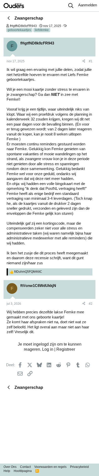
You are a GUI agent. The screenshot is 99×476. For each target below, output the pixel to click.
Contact (25, 467)
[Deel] (83, 61)
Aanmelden (87, 5)
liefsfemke (42, 30)
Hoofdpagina (23, 471)
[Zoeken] (70, 6)
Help (7, 471)
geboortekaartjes (19, 30)
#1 (90, 61)
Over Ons (10, 467)
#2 (90, 303)
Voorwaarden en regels (50, 467)
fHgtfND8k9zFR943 (23, 26)
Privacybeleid (79, 467)
